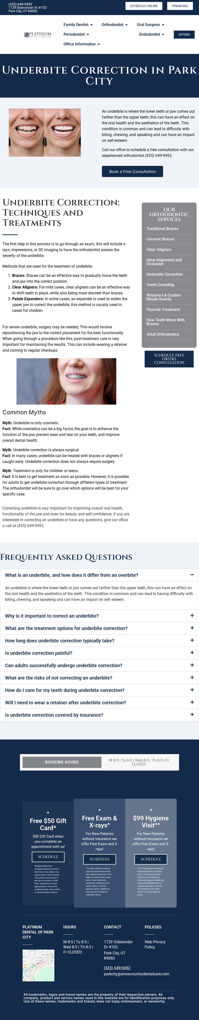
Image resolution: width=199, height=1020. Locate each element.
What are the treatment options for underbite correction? (66, 628)
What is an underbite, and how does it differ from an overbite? (71, 575)
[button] (99, 575)
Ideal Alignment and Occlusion (164, 262)
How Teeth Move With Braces (166, 322)
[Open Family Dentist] (91, 25)
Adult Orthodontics (163, 334)
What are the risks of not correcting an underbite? (58, 678)
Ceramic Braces (160, 239)
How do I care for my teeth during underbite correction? (64, 690)
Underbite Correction (165, 274)
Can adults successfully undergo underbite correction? (63, 665)
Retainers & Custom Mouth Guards (164, 297)
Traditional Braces (162, 228)
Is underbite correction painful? (38, 653)
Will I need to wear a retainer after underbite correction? (65, 703)
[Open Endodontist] (163, 34)
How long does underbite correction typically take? (59, 641)
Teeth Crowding (160, 284)
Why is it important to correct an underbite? (52, 616)
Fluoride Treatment (163, 309)
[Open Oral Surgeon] (163, 25)
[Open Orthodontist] (126, 25)
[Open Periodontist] (88, 34)
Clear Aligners (159, 249)
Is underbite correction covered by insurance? (54, 715)
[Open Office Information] (99, 44)
